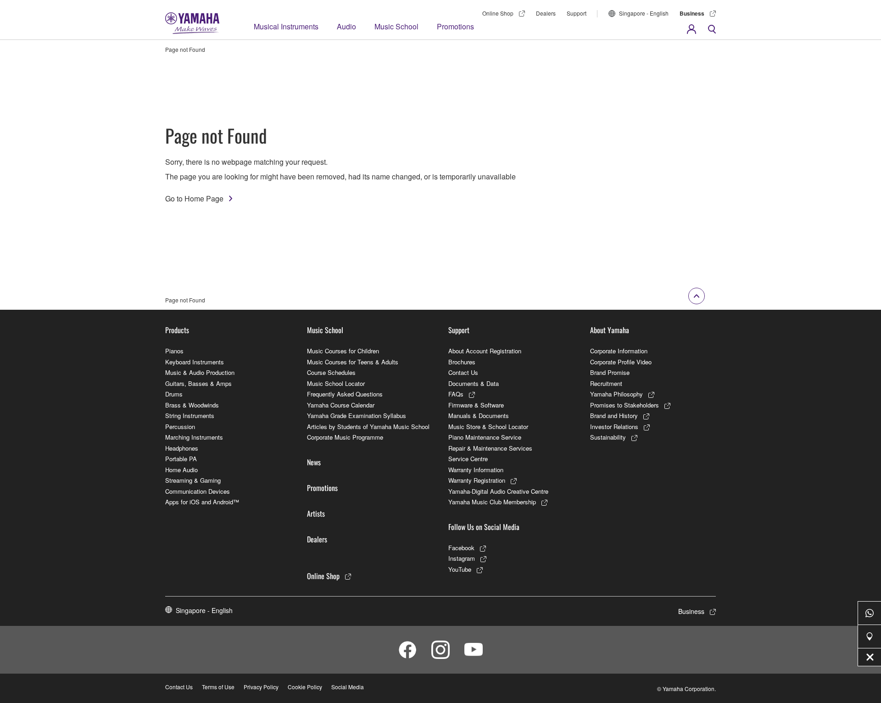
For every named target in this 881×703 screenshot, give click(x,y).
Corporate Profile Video (621, 361)
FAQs (455, 394)
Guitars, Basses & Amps (198, 383)
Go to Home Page (194, 198)
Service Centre (468, 458)
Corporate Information (618, 350)
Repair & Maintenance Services (490, 448)
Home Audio (181, 469)
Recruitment (606, 383)
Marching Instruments (194, 437)
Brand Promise (610, 372)
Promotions (455, 26)
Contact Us (463, 372)
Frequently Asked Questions (345, 394)
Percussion (180, 426)
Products (177, 329)
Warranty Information (475, 469)
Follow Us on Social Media (483, 526)
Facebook (461, 547)
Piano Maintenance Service (484, 437)
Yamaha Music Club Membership (492, 501)
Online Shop (497, 13)
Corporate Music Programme (345, 437)
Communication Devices (197, 491)
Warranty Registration (476, 480)
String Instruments (189, 415)
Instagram (461, 558)
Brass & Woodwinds (192, 405)
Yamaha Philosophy (616, 394)
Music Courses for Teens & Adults (352, 361)
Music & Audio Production (199, 372)
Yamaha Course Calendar (340, 405)
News (314, 462)
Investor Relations (614, 426)
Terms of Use (218, 687)
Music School (396, 26)
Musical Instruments (286, 26)
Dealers (546, 13)
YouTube (459, 569)
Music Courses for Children (343, 350)
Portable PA (181, 458)
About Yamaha (609, 329)
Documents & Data (473, 383)
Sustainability (608, 437)
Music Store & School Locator (488, 426)
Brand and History (614, 415)
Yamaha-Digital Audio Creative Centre (498, 491)
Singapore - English (644, 13)
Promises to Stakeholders (624, 405)
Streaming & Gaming (193, 480)
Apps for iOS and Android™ (202, 501)
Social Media (347, 687)
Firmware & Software (476, 405)
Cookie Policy (305, 687)
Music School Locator (336, 383)
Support (576, 13)
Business (692, 13)
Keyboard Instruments (194, 361)
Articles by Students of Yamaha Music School (368, 426)
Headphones (181, 448)
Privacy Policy (261, 687)
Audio (346, 26)
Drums (174, 394)
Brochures (461, 361)
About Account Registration (484, 350)
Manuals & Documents (478, 415)
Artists (316, 513)
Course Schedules (331, 372)
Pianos (174, 350)
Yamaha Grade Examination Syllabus (356, 415)
